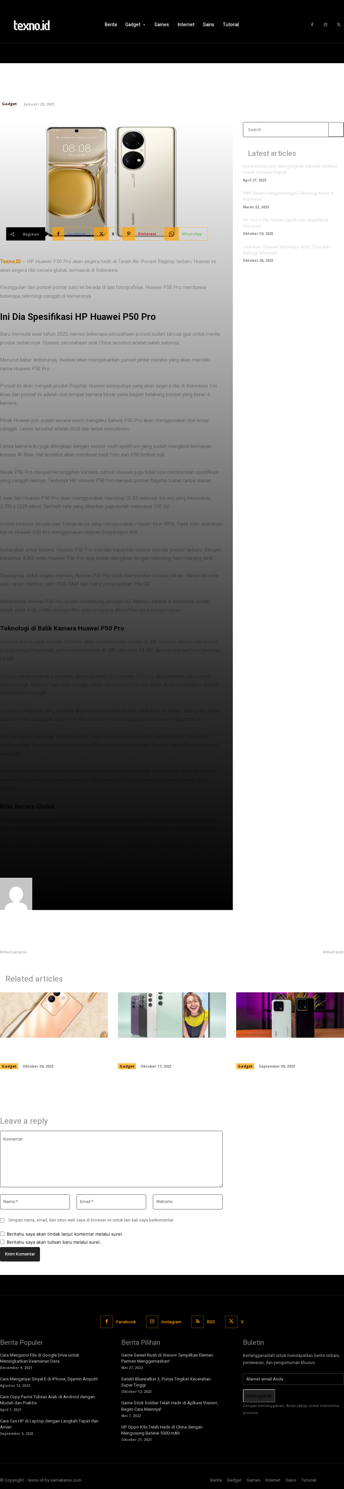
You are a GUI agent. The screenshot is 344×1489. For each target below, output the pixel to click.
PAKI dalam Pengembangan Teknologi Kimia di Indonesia (288, 196)
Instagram (171, 1322)
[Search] (336, 129)
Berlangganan (259, 1396)
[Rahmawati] (16, 894)
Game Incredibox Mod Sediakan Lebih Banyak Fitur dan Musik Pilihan (277, 959)
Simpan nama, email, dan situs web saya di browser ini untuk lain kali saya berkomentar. (91, 1220)
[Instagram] (325, 25)
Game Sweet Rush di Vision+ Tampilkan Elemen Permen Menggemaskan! (167, 1358)
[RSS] (197, 1322)
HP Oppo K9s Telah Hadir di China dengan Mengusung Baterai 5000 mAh (162, 1430)
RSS (211, 1322)
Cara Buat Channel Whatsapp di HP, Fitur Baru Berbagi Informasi (287, 250)
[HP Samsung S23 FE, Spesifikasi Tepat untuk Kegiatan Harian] (172, 1015)
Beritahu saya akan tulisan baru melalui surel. (54, 1242)
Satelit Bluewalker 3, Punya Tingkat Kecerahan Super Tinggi (166, 1382)
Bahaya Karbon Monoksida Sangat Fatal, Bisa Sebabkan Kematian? (65, 959)
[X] (339, 25)
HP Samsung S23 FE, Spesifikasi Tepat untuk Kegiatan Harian (170, 1051)
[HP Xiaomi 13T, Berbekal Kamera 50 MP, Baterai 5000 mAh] (290, 1015)
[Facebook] (312, 25)
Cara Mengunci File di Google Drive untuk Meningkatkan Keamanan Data (39, 1358)
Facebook (126, 1322)
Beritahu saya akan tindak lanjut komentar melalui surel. (65, 1234)
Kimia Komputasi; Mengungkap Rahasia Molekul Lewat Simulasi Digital (290, 169)
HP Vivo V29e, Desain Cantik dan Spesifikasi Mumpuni (285, 223)
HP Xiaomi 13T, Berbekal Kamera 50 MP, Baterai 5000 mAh (284, 1051)
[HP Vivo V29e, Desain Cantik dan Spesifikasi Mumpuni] (54, 1015)
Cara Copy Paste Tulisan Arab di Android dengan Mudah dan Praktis (47, 1400)
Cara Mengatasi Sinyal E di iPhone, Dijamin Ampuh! (49, 1379)
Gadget (9, 103)
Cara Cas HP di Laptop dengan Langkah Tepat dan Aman (49, 1424)
